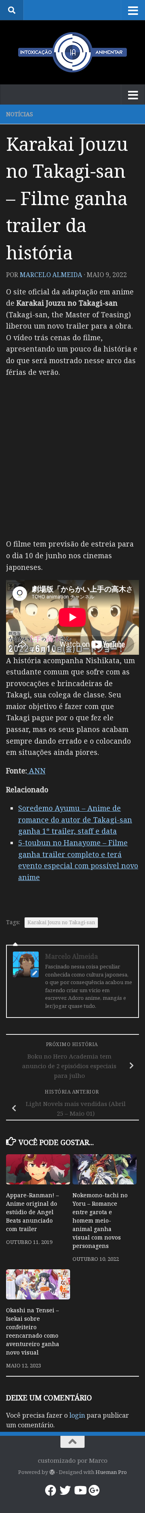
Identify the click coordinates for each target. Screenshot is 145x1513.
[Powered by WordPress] (51, 1472)
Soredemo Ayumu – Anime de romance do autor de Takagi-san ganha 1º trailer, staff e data (75, 819)
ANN (36, 770)
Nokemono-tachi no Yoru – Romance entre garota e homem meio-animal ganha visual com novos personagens (100, 1220)
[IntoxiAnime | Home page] (72, 52)
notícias (19, 114)
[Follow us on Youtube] (79, 1490)
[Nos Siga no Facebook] (50, 1490)
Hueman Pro (111, 1472)
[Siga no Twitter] (65, 1490)
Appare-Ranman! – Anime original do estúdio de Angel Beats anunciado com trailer (32, 1212)
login (77, 1415)
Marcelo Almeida (51, 274)
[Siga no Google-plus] (94, 1490)
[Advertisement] (72, 457)
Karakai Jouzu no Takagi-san (61, 922)
